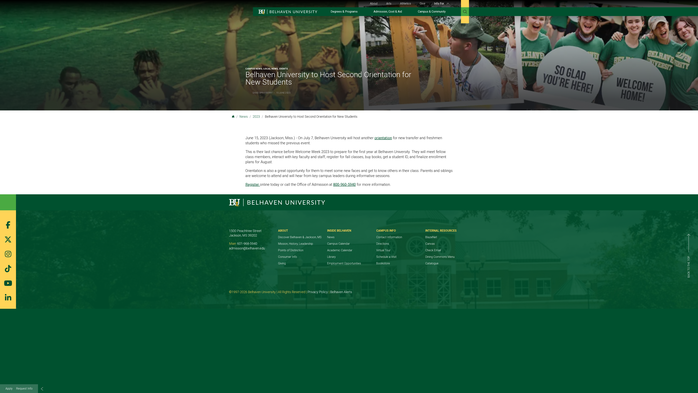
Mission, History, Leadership (295, 243)
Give (422, 3)
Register (252, 184)
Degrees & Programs (344, 11)
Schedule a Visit (386, 257)
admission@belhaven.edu (247, 248)
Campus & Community (432, 11)
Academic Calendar (339, 250)
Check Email (433, 250)
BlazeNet (431, 237)
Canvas (430, 243)
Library (331, 257)
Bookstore (383, 263)
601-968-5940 (247, 243)
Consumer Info (287, 257)
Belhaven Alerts (341, 292)
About (374, 3)
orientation (383, 138)
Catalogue (431, 263)
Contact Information (389, 237)
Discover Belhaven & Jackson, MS (300, 237)
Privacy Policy (318, 292)
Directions (382, 243)
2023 (256, 116)
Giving (282, 263)
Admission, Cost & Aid (388, 11)
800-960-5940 (344, 184)
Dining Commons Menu (440, 257)
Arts (388, 3)
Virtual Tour (383, 250)
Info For (439, 3)
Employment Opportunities (344, 263)
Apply (9, 388)
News (243, 116)
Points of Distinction (290, 250)
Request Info (24, 388)
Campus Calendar (338, 243)
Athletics (405, 3)
